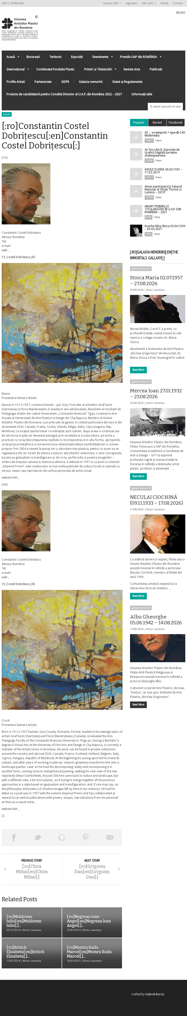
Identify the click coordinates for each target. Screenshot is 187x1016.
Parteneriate (43, 82)
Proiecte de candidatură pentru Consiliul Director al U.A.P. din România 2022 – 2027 (64, 94)
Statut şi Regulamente (127, 82)
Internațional (13, 70)
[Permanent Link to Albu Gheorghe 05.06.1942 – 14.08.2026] (157, 648)
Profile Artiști (16, 82)
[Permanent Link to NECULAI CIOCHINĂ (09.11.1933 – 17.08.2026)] (157, 534)
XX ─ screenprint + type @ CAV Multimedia (165, 134)
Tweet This (38, 837)
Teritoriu (55, 57)
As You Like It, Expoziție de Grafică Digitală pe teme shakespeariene (162, 152)
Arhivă (164, 3)
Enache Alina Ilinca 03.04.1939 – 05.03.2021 (165, 227)
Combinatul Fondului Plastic (55, 69)
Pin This (86, 837)
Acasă (8, 58)
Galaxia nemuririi (91, 82)
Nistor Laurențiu (155, 290)
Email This (110, 837)
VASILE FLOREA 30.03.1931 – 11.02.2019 (164, 171)
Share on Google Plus (62, 837)
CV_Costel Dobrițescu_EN (18, 584)
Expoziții (77, 57)
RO (183, 12)
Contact (178, 3)
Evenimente (98, 58)
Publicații (156, 69)
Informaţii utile (141, 94)
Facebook (175, 122)
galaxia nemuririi (140, 268)
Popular (138, 122)
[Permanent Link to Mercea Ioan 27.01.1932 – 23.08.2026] (157, 422)
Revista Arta (132, 69)
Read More (138, 369)
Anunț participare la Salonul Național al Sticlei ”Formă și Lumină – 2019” (163, 189)
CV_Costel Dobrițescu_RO (18, 257)
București (33, 57)
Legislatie (131, 3)
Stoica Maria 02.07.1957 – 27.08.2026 (156, 280)
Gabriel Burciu (154, 994)
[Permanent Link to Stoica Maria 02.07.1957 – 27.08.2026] (157, 309)
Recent (157, 122)
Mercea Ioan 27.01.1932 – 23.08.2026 (156, 393)
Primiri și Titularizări (95, 70)
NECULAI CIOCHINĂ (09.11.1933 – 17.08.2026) (156, 500)
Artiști (6, 114)
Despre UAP (109, 3)
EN (178, 12)
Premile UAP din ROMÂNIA (136, 58)
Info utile (146, 3)
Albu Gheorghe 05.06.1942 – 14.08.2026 (156, 620)
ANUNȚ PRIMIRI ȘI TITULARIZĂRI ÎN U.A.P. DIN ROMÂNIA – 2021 (163, 209)
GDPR (65, 82)
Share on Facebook (14, 837)
